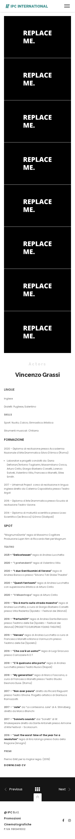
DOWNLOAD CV (15, 765)
